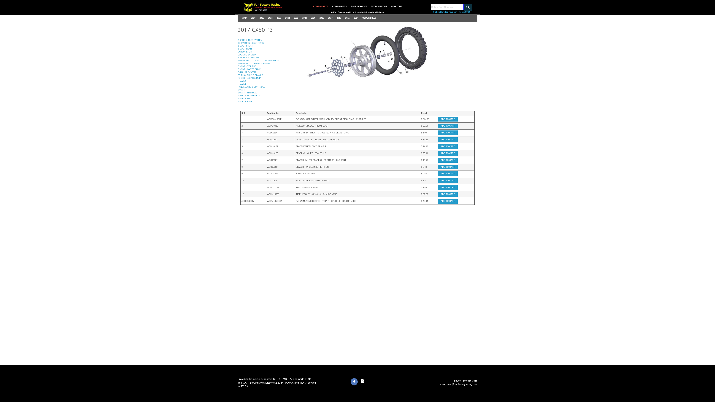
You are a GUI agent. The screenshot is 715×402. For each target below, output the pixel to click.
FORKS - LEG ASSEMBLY (249, 78)
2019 (313, 18)
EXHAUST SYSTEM (247, 72)
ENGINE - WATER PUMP (249, 69)
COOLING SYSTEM (247, 55)
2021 (296, 18)
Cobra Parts (320, 6)
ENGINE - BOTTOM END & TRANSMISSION (258, 60)
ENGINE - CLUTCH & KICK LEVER (254, 63)
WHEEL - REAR (245, 101)
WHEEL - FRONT (246, 98)
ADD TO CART (448, 119)
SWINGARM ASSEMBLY (249, 96)
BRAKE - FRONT (245, 46)
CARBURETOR (245, 52)
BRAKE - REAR (245, 49)
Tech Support (379, 6)
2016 (339, 18)
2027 (244, 18)
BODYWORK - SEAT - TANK (251, 43)
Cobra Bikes (339, 6)
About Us (396, 6)
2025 (262, 18)
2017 (330, 18)
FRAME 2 (242, 84)
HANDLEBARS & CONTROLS (251, 87)
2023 (279, 18)
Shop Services (359, 6)
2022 (287, 18)
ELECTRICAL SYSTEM (248, 57)
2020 (304, 18)
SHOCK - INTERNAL (247, 93)
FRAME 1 (242, 81)
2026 (253, 18)
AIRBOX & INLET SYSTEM (250, 40)
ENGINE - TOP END (247, 66)
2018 (322, 18)
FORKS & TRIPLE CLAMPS (250, 75)
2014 (356, 18)
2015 (347, 18)
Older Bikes (369, 18)
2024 (270, 18)
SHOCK (241, 90)
